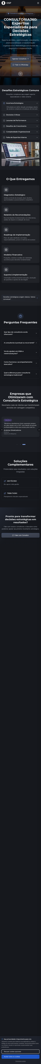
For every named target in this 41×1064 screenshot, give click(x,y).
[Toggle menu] (38, 3)
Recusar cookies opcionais (12, 1051)
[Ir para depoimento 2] (20, 444)
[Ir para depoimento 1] (17, 444)
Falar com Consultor (22, 535)
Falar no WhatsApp (21, 65)
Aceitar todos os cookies (12, 1056)
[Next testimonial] (39, 430)
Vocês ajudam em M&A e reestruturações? (14, 352)
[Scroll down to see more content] (20, 74)
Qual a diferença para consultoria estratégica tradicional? (17, 374)
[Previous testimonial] (2, 430)
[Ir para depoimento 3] (23, 444)
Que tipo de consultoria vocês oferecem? (16, 333)
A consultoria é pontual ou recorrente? (19, 343)
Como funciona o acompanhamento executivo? (18, 363)
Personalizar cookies (20, 1061)
